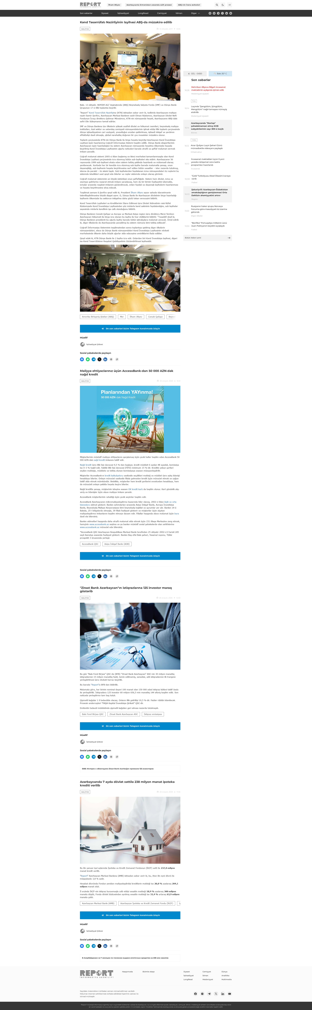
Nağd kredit (86, 465)
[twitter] (222, 13)
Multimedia (227, 979)
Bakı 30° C (222, 73)
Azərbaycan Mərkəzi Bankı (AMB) (98, 903)
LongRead (188, 979)
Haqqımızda (127, 972)
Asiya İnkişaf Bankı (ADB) (117, 544)
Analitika (225, 975)
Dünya (224, 972)
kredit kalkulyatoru (114, 475)
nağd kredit (99, 460)
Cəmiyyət (207, 972)
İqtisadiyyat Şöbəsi (94, 344)
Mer (122, 317)
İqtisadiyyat (189, 975)
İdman (205, 975)
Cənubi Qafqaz (155, 317)
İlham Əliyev (114, 5)
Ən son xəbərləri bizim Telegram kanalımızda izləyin (133, 328)
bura (176, 513)
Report (84, 876)
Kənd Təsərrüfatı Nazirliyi (101, 113)
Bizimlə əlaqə (149, 972)
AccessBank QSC (90, 544)
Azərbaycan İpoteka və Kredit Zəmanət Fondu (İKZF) (146, 903)
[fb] (210, 13)
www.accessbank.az (99, 524)
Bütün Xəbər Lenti (193, 238)
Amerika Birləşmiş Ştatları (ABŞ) (98, 317)
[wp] (88, 359)
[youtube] (230, 13)
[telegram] (218, 13)
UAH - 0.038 (196, 73)
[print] (111, 359)
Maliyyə (85, 29)
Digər (194, 13)
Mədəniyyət (208, 979)
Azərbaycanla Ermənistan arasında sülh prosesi (149, 5)
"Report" (95, 685)
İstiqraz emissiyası (153, 714)
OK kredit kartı (135, 489)
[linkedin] (226, 13)
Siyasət (187, 972)
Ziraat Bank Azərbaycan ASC (124, 714)
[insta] (214, 13)
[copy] (117, 359)
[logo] (90, 4)
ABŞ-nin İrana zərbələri (189, 5)
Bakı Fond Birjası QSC (92, 714)
